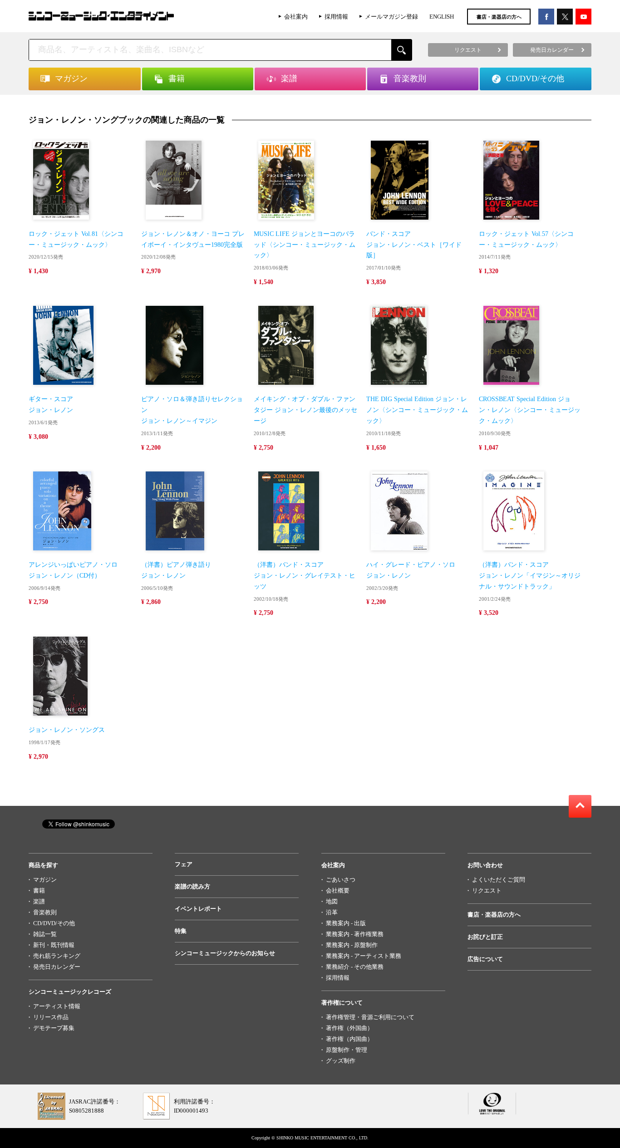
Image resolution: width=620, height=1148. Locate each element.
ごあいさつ (340, 879)
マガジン (45, 879)
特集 (181, 930)
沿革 (332, 912)
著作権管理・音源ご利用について (370, 1017)
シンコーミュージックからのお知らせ (225, 953)
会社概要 (337, 890)
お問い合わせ (485, 865)
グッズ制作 (340, 1060)
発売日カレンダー (56, 966)
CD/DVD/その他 (54, 923)
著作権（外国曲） (349, 1028)
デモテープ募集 (53, 1028)
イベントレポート (198, 908)
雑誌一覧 (45, 934)
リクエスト (487, 890)
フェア (183, 864)
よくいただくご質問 (498, 879)
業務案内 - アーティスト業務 (363, 955)
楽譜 (39, 901)
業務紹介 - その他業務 (355, 966)
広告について (485, 959)
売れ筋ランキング (56, 955)
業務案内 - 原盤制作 (352, 945)
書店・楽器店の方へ (499, 17)
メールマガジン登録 (391, 16)
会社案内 (296, 16)
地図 (332, 901)
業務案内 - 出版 (346, 923)
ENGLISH (441, 16)
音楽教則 (45, 912)
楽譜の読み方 (192, 886)
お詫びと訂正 (485, 936)
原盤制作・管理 (346, 1049)
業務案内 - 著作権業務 (355, 934)
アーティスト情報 (56, 1006)
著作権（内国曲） (349, 1038)
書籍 (39, 890)
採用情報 (336, 16)
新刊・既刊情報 (53, 945)
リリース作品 (51, 1017)
